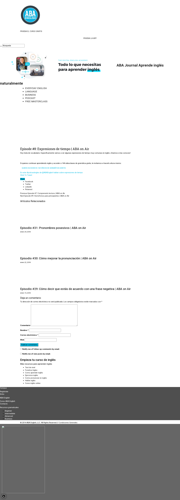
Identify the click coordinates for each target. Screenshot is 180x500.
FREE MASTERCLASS (36, 101)
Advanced (9, 416)
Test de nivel (30, 367)
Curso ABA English (7, 401)
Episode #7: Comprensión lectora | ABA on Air (42, 193)
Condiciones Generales (68, 422)
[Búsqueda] (1, 46)
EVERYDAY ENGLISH (36, 88)
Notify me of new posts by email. (36, 354)
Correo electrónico (29, 335)
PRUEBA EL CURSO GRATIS (31, 31)
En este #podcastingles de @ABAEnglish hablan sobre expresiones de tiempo (51, 172)
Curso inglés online (32, 383)
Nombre (24, 330)
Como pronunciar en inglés (36, 378)
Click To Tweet (26, 175)
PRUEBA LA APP (90, 38)
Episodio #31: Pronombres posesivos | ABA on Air (53, 228)
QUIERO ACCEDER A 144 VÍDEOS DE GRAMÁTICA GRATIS (44, 168)
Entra (2, 394)
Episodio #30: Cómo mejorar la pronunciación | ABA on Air (58, 258)
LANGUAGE (31, 91)
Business (8, 419)
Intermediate (10, 413)
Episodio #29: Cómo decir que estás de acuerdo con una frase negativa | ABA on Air (75, 289)
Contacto (4, 404)
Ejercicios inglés (31, 375)
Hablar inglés (30, 380)
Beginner (8, 411)
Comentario (25, 325)
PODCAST (30, 98)
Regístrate (4, 391)
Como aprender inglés (34, 373)
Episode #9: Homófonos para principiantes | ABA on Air (44, 196)
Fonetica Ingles (31, 370)
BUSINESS (30, 94)
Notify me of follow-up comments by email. (41, 349)
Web (22, 340)
